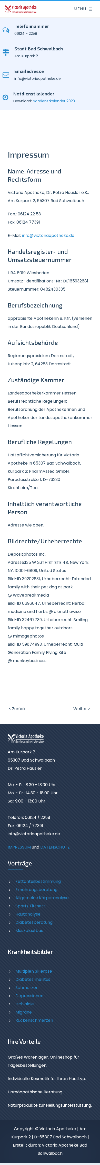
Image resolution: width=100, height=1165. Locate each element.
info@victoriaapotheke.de (48, 235)
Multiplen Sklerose (33, 971)
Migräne (23, 1012)
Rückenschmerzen (34, 1020)
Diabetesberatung (34, 922)
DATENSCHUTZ (55, 847)
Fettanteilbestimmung (38, 881)
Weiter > (81, 709)
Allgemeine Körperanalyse (42, 898)
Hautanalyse (28, 914)
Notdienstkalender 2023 (54, 101)
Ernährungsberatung (36, 890)
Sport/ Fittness (30, 906)
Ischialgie (24, 1004)
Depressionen (29, 996)
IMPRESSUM (19, 847)
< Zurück (17, 709)
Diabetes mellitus (32, 979)
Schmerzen (26, 988)
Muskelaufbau (29, 930)
